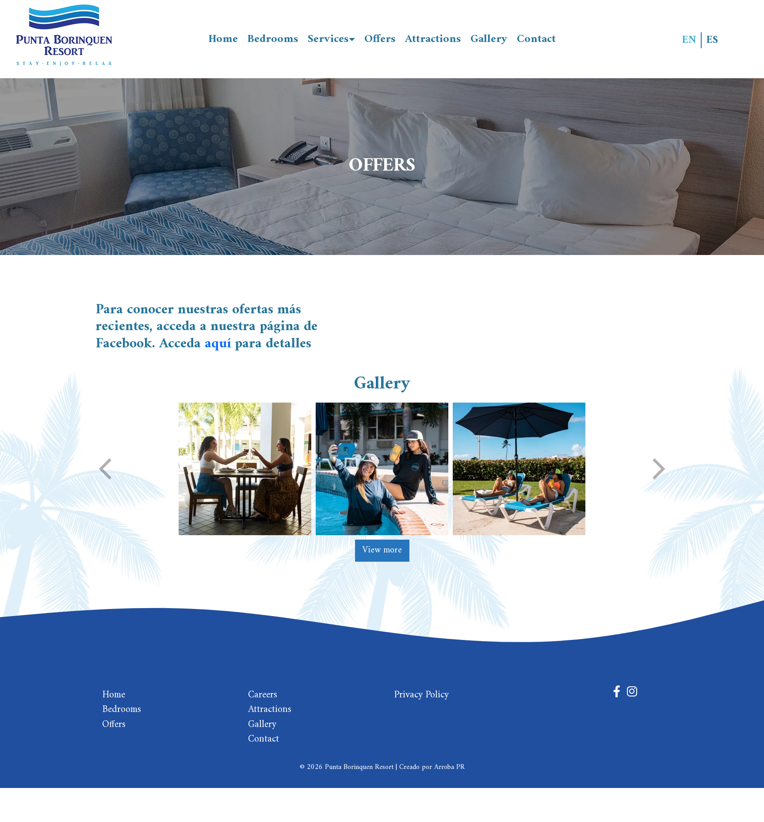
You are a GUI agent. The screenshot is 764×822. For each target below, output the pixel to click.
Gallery (489, 39)
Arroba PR (449, 767)
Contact (536, 39)
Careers (262, 695)
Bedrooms (272, 39)
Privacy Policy (421, 695)
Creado (409, 767)
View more (382, 550)
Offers (380, 39)
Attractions (433, 39)
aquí (218, 343)
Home (223, 39)
